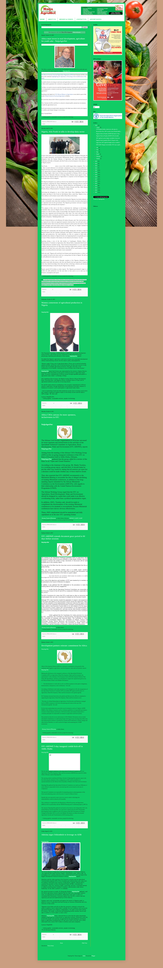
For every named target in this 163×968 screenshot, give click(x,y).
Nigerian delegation (55, 293)
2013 (96, 188)
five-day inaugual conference (72, 825)
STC (58, 637)
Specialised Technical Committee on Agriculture (59, 528)
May (97, 152)
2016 (96, 181)
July (97, 147)
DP (70, 739)
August (98, 127)
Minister (81, 936)
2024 (96, 163)
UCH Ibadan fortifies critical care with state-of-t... (107, 129)
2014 (96, 185)
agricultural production (51, 405)
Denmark (59, 291)
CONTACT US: (81, 19)
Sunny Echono (64, 407)
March (98, 154)
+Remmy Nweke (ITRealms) (48, 518)
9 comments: (67, 121)
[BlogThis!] (77, 122)
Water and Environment (65, 637)
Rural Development (68, 123)
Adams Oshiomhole (49, 936)
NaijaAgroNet (44, 44)
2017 (96, 179)
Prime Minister (77, 293)
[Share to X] (79, 122)
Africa (46, 123)
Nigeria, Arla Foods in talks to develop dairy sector (62, 131)
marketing (77, 405)
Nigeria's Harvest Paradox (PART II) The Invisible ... (108, 136)
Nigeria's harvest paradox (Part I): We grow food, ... (107, 140)
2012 (96, 190)
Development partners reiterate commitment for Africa (64, 645)
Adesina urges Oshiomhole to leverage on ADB (61, 834)
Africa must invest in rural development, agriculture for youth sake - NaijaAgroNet (63, 39)
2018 (96, 176)
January (98, 158)
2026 (96, 125)
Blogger (93, 955)
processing (49, 407)
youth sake (75, 123)
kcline (84, 955)
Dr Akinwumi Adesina (65, 936)
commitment (67, 739)
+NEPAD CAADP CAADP (75, 518)
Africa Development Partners (51, 739)
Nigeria (49, 293)
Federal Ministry (76, 291)
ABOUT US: (52, 19)
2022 (96, 168)
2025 (96, 161)
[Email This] (75, 122)
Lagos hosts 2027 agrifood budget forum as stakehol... (108, 142)
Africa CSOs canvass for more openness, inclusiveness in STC (58, 416)
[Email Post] (72, 121)
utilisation (70, 407)
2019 (96, 174)
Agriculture (51, 123)
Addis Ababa (48, 636)
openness (79, 526)
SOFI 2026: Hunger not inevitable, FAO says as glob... (108, 144)
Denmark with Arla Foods (67, 291)
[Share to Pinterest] (82, 122)
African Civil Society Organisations (53, 526)
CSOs (62, 526)
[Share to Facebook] (81, 122)
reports (47, 826)
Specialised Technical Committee (65, 826)
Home (61, 943)
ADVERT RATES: (96, 19)
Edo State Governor (74, 936)
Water (71, 528)
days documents (64, 636)
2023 (96, 165)
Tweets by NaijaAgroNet (98, 199)
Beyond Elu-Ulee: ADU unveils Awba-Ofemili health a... (108, 131)
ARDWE (59, 636)
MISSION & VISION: (66, 19)
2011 (96, 192)
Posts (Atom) (51, 945)
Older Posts (84, 943)
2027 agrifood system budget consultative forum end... (108, 138)
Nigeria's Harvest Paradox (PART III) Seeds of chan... (108, 133)
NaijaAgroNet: (47, 424)
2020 (96, 172)
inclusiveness (73, 526)
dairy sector (53, 291)
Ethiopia (71, 636)
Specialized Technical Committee (49, 637)
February (98, 156)
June (97, 149)
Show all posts (76, 32)
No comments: (64, 289)
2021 (96, 170)
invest (55, 123)
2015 (96, 183)
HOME (42, 19)
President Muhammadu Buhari (67, 293)
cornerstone (64, 405)
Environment (67, 526)
